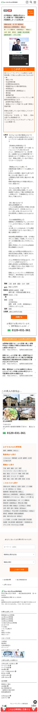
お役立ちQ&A (5, 675)
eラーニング (4, 647)
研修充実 (5, 503)
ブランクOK (6, 524)
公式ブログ (4, 697)
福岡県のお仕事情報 (7, 619)
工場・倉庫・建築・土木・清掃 (12, 468)
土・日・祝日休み (8, 489)
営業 (27, 473)
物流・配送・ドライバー (10, 473)
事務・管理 (21, 473)
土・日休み (18, 489)
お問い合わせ (7, 584)
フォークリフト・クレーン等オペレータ (14, 471)
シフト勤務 (29, 486)
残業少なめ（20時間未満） (11, 494)
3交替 (23, 486)
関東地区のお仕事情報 (7, 615)
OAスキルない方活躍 (17, 524)
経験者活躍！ (20, 522)
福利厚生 (4, 643)
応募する (19, 317)
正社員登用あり (23, 511)
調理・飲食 (21, 479)
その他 (28, 479)
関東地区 (14, 458)
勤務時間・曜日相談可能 (10, 491)
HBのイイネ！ (5, 634)
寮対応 (5, 513)
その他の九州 (7, 460)
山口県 (20, 458)
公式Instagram (5, 696)
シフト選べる (30, 497)
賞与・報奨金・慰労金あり (18, 508)
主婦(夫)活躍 (21, 519)
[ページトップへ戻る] (35, 702)
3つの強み (4, 626)
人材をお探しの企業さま (8, 663)
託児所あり (22, 505)
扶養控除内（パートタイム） (11, 497)
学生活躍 (29, 519)
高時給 (29, 505)
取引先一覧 (4, 673)
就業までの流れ (5, 632)
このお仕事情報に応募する (19, 709)
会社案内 (4, 669)
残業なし (21, 491)
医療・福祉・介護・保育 (10, 479)
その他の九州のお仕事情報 (9, 623)
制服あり (15, 505)
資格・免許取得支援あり (10, 500)
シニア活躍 (6, 519)
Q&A (2, 630)
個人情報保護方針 (22, 579)
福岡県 (25, 458)
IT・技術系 (20, 476)
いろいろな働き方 (6, 628)
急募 (4, 450)
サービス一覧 (5, 665)
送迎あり (31, 511)
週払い (23, 497)
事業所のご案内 (5, 684)
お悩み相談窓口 (5, 645)
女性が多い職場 (7, 505)
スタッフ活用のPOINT (8, 671)
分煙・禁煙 (6, 508)
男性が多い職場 (22, 503)
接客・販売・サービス (9, 476)
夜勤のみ (13, 486)
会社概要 (6, 579)
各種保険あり (13, 503)
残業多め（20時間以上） (27, 494)
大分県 (30, 458)
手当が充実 (15, 511)
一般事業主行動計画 (7, 690)
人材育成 (4, 641)
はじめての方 (5, 625)
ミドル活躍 (14, 519)
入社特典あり (7, 511)
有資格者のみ (28, 522)
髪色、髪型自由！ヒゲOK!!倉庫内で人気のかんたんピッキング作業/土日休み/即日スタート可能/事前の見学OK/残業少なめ (17, 371)
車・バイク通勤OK (23, 500)
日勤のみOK (6, 486)
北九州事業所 (7, 421)
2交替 (19, 486)
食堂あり (19, 516)
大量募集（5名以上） (13, 450)
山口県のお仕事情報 (7, 617)
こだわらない (7, 458)
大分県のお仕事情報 (7, 621)
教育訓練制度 (5, 692)
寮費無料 (10, 513)
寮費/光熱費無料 (19, 513)
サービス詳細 (5, 667)
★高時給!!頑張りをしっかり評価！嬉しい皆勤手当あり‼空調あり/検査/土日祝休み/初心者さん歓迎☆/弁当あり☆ (17, 345)
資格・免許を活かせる (9, 516)
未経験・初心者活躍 (9, 522)
